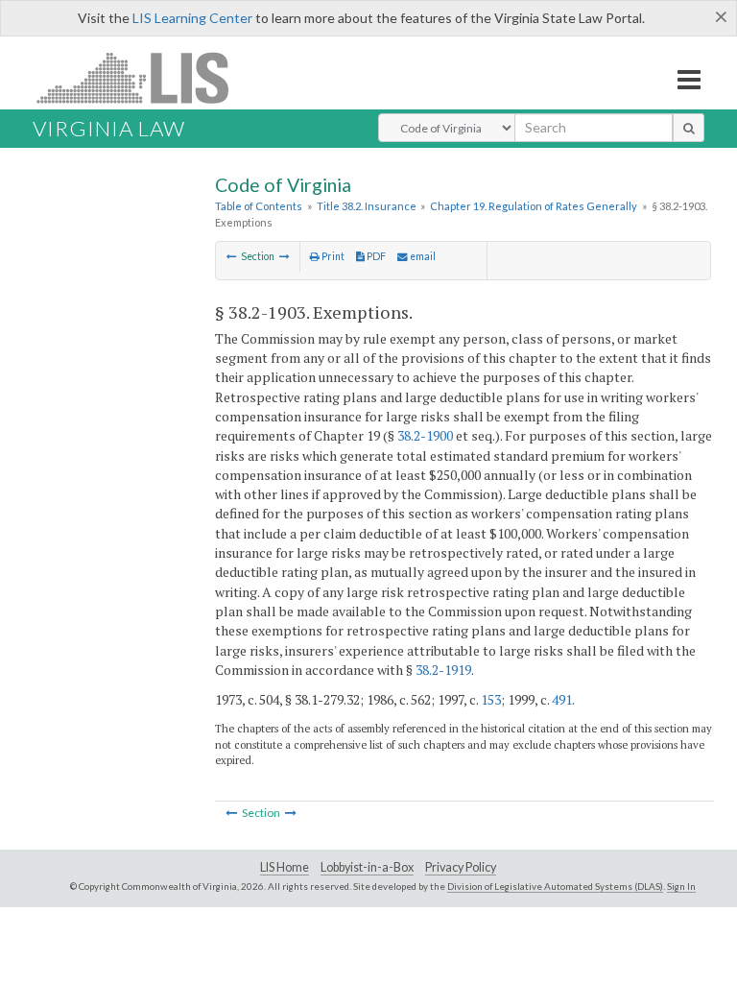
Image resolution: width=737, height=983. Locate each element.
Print (332, 256)
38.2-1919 (443, 669)
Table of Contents (258, 206)
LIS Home (284, 867)
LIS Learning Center (192, 18)
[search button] (688, 127)
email (422, 256)
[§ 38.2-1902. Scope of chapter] (231, 256)
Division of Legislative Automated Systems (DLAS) (555, 886)
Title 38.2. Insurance (366, 206)
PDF (375, 256)
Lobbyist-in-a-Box (367, 867)
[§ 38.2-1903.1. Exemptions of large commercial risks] (284, 256)
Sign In (681, 886)
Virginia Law (109, 128)
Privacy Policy (460, 867)
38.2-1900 (425, 435)
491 (562, 699)
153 (491, 699)
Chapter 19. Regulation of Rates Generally (533, 206)
